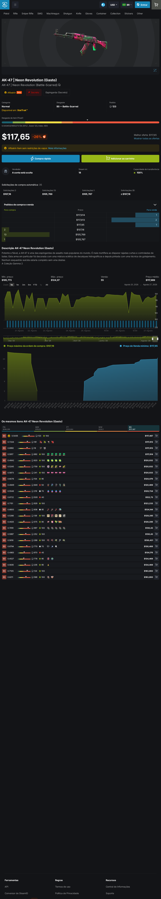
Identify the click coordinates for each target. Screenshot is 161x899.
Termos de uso (62, 886)
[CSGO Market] (4, 4)
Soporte (110, 893)
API (6, 886)
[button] (6, 13)
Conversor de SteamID (16, 893)
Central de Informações (118, 886)
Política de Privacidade (67, 893)
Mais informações (57, 148)
